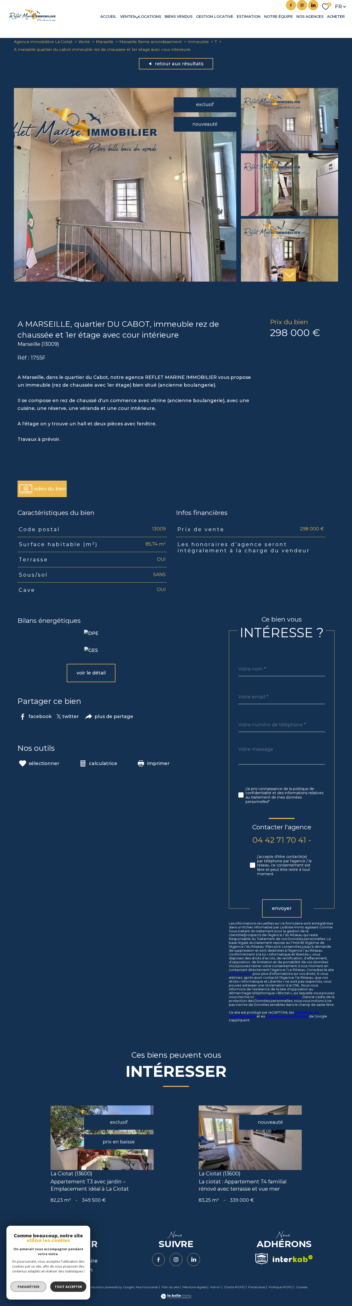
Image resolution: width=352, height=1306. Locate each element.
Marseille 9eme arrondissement (150, 41)
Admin (215, 1287)
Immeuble (198, 41)
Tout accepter (68, 1286)
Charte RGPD (234, 1287)
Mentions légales (194, 1287)
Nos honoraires (147, 1287)
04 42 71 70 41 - (281, 840)
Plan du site (170, 1287)
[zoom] (125, 280)
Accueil (108, 16)
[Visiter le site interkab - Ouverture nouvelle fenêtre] (293, 1258)
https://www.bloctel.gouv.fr (278, 997)
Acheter (336, 16)
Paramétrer (28, 1286)
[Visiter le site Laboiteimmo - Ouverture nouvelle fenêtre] (176, 1297)
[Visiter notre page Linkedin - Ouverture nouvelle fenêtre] (313, 5)
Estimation (249, 16)
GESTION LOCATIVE (214, 16)
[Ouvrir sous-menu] (137, 16)
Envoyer (282, 908)
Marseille (104, 41)
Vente (84, 41)
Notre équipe (278, 16)
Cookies (301, 1287)
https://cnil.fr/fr (240, 973)
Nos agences (309, 16)
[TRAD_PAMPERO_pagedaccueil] (32, 20)
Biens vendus (178, 16)
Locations (150, 16)
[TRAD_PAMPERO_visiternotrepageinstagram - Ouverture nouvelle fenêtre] (302, 5)
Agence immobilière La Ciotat (43, 41)
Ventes (127, 16)
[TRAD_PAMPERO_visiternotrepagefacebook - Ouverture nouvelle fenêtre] (291, 5)
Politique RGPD (280, 1287)
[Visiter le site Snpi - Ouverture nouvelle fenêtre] (261, 1258)
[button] (289, 274)
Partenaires (256, 1287)
